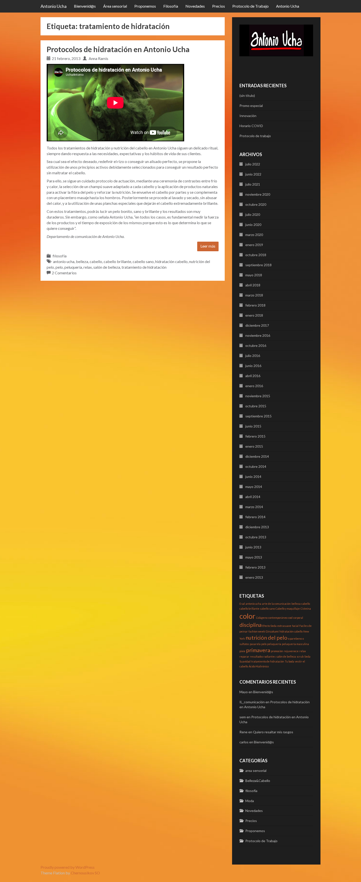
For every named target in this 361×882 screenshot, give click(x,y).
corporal (298, 617)
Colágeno (261, 617)
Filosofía (170, 6)
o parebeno (295, 638)
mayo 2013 (253, 557)
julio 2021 (252, 184)
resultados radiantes (263, 656)
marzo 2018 (254, 295)
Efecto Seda (269, 625)
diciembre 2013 (257, 527)
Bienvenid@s (85, 6)
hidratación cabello (171, 261)
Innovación (247, 116)
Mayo (243, 692)
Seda (307, 656)
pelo (59, 267)
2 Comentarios (64, 272)
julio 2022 (252, 164)
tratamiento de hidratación (144, 267)
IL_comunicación (252, 702)
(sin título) (247, 95)
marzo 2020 (254, 235)
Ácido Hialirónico (259, 666)
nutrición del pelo (266, 637)
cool (290, 617)
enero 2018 (254, 315)
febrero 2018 (255, 305)
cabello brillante (117, 261)
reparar (244, 656)
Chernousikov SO (85, 872)
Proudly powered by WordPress (68, 867)
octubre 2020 (255, 204)
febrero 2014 (255, 517)
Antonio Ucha (54, 6)
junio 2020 (253, 224)
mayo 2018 (253, 275)
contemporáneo (277, 617)
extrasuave (284, 625)
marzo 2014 (254, 507)
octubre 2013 (255, 537)
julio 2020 (252, 214)
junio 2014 (253, 476)
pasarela (255, 644)
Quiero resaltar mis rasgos (273, 732)
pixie (242, 651)
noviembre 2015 (257, 396)
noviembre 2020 (257, 194)
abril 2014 (252, 497)
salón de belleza (106, 267)
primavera (258, 650)
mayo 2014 (253, 487)
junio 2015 (253, 426)
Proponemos (145, 6)
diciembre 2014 (257, 456)
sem (242, 717)
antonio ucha (63, 261)
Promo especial (251, 105)
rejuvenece (291, 651)
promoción (277, 651)
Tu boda (289, 661)
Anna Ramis (98, 58)
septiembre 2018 (258, 265)
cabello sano (143, 261)
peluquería (73, 267)
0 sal (242, 603)
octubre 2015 (255, 406)
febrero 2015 (255, 436)
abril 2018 (252, 285)
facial (295, 625)
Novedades (195, 6)
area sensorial (255, 770)
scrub (300, 656)
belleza (82, 261)
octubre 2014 (255, 466)
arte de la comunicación (276, 603)
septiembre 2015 (258, 416)
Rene (243, 732)
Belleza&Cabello (257, 781)
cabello (96, 261)
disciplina (250, 624)
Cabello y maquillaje (288, 608)
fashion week (257, 631)
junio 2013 (253, 547)
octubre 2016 (255, 345)
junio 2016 (253, 366)
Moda (249, 801)
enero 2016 (254, 386)
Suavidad (244, 661)
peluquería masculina (295, 644)
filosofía (60, 255)
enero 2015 (254, 446)
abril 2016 (252, 376)
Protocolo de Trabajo (250, 6)
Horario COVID (251, 126)
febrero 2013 (255, 567)
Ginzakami (272, 631)
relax (87, 267)
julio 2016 (252, 355)
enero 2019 (254, 245)
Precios (218, 6)
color (247, 616)
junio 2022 (253, 174)
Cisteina (306, 608)
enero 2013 (254, 577)
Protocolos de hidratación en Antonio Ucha (118, 49)
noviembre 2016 (257, 335)
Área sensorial (115, 6)
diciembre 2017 (257, 325)
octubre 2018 (255, 255)
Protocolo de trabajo (255, 136)
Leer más (207, 246)
